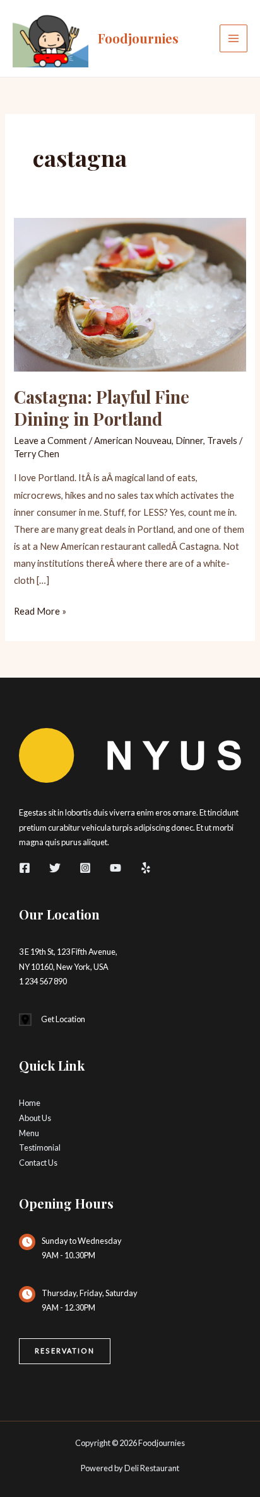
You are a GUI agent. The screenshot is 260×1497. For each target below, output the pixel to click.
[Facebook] (24, 868)
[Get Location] (52, 1019)
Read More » (40, 612)
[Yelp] (145, 868)
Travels (222, 440)
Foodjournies (138, 38)
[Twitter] (55, 868)
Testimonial (40, 1147)
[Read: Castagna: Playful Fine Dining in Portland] (129, 293)
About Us (35, 1118)
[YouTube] (115, 868)
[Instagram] (85, 868)
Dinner (189, 440)
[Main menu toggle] (233, 38)
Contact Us (38, 1163)
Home (29, 1103)
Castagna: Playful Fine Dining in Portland (101, 408)
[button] (64, 1351)
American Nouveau (133, 440)
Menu (29, 1133)
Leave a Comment (50, 440)
